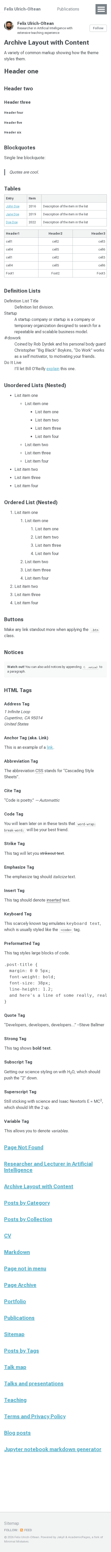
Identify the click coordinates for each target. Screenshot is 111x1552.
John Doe (12, 206)
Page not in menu (25, 1269)
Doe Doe (12, 222)
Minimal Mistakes (16, 1541)
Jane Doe (12, 214)
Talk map (15, 1367)
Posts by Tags (21, 1351)
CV (7, 1236)
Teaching (15, 1400)
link (50, 747)
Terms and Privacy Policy (35, 1416)
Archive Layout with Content (38, 1186)
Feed (27, 1530)
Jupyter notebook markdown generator (52, 1449)
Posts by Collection (28, 1219)
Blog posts (17, 1433)
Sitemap (14, 1334)
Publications (68, 9)
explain (52, 368)
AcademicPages (79, 1537)
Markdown (17, 1252)
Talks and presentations (34, 1384)
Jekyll (61, 1537)
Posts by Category (27, 1203)
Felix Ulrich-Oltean (22, 9)
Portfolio (15, 1301)
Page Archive (20, 1285)
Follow (98, 28)
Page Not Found (23, 1147)
